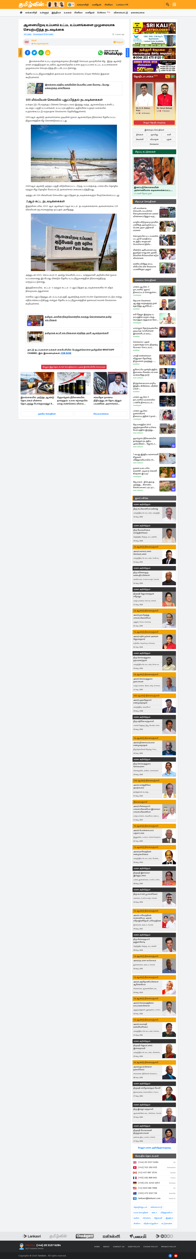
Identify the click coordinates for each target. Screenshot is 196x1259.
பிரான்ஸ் (147, 1218)
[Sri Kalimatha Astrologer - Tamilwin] (154, 28)
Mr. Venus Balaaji (164, 108)
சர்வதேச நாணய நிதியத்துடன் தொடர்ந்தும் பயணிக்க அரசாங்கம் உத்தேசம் (108, 401)
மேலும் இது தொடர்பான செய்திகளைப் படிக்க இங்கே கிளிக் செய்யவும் (73, 367)
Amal (34, 40)
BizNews (103, 12)
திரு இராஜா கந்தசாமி (143, 1109)
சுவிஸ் (136, 1218)
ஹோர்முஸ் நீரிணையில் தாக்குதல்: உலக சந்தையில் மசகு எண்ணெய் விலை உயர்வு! (72, 401)
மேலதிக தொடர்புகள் (147, 1156)
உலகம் (67, 12)
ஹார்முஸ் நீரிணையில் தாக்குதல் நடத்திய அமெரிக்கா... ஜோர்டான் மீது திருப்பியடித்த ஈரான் (145, 441)
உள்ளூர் (44, 12)
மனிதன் (96, 4)
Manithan (136, 309)
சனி (169, 134)
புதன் (168, 139)
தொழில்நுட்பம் (140, 1207)
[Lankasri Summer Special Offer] (154, 66)
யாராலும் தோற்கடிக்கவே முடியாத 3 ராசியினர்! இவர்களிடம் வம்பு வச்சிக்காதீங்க (145, 331)
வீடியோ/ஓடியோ (151, 1223)
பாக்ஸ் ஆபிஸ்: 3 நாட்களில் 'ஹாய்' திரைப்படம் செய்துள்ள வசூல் (144, 290)
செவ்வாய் (154, 144)
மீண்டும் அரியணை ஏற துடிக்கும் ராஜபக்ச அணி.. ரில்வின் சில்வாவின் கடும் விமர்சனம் (146, 254)
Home (97, 1247)
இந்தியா (56, 12)
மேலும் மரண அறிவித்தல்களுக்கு (154, 1148)
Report (119, 42)
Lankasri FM (122, 4)
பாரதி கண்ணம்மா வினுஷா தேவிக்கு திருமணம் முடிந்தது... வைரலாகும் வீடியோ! (143, 358)
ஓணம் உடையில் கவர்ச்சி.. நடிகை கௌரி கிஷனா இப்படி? (145, 471)
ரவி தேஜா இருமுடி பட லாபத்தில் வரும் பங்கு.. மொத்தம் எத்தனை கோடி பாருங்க (145, 317)
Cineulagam (137, 295)
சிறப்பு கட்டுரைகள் (145, 151)
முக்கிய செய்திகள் (47, 414)
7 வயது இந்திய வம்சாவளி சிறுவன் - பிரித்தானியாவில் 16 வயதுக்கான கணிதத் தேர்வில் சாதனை (146, 457)
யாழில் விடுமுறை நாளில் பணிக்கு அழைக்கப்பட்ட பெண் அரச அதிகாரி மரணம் (145, 226)
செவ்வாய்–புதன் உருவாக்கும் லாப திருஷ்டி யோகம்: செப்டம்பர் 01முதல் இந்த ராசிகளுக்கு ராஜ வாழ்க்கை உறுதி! (145, 345)
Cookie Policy (150, 1247)
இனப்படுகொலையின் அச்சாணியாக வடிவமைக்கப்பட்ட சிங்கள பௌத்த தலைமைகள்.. (152, 189)
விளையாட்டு (121, 12)
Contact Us (119, 1247)
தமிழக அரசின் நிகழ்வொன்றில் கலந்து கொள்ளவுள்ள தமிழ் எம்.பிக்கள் (78, 318)
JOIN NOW (66, 353)
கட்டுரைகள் (166, 1223)
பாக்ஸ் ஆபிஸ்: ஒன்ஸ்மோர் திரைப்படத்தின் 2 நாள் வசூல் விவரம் (144, 413)
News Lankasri (138, 378)
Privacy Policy (168, 1247)
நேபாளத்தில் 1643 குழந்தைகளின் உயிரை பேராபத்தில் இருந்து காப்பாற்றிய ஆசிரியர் (144, 427)
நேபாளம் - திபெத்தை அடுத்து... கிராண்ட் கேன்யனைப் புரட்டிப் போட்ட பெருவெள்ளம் (144, 485)
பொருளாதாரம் (41, 43)
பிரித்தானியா (166, 1212)
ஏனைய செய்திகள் (145, 280)
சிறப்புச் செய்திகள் (145, 201)
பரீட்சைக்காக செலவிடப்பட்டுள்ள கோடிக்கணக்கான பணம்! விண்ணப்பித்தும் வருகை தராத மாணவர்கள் (145, 212)
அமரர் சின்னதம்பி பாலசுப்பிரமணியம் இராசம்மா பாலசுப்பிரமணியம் (146, 809)
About (106, 1247)
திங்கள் (139, 134)
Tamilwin (42, 1255)
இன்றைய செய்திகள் (154, 130)
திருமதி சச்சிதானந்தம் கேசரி (146, 1088)
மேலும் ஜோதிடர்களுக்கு (154, 122)
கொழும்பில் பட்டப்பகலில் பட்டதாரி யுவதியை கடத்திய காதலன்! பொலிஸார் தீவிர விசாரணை (145, 240)
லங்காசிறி (83, 4)
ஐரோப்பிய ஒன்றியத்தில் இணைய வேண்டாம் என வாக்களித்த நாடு (145, 372)
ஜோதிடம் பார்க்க (146, 76)
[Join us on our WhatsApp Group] (110, 52)
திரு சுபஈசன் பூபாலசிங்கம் (145, 894)
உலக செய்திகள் (141, 1212)
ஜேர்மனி (158, 1218)
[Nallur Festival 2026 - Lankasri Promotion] (154, 53)
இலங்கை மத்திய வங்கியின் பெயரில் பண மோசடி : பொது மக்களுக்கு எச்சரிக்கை (77, 86)
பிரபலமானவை (101, 414)
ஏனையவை (137, 12)
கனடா (154, 1212)
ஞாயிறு (154, 134)
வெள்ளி (139, 139)
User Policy (134, 1247)
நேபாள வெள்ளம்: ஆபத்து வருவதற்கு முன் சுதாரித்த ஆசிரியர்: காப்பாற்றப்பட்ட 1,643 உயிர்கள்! (145, 303)
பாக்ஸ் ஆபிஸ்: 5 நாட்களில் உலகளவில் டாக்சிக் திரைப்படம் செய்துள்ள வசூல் (144, 400)
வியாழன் (154, 139)
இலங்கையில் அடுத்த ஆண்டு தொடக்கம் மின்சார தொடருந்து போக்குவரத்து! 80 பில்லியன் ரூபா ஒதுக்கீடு (37, 401)
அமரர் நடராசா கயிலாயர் (144, 960)
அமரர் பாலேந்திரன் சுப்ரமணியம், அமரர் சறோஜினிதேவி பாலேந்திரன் (147, 918)
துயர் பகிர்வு (141, 498)
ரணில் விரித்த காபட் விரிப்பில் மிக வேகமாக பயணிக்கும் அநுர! (144, 267)
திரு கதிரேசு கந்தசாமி (143, 721)
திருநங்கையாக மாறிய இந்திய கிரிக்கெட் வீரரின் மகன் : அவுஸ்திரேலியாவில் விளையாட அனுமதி (145, 386)
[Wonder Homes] (154, 40)
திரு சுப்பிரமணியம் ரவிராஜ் (145, 509)
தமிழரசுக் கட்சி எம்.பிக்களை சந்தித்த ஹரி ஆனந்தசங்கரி (76, 333)
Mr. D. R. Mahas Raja (143, 109)
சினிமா (109, 4)
